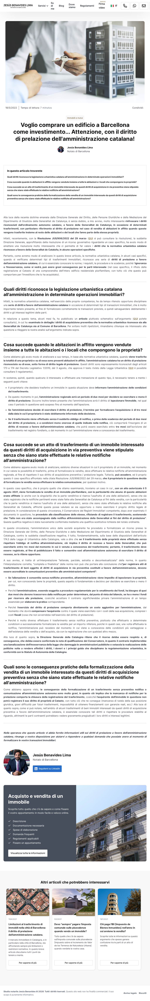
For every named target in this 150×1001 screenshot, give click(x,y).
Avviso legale (130, 993)
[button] (42, 5)
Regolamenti (87, 5)
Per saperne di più (27, 962)
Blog (61, 5)
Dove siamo (72, 6)
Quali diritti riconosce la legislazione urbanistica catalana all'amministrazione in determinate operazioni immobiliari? (65, 177)
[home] (18, 6)
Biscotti (142, 993)
